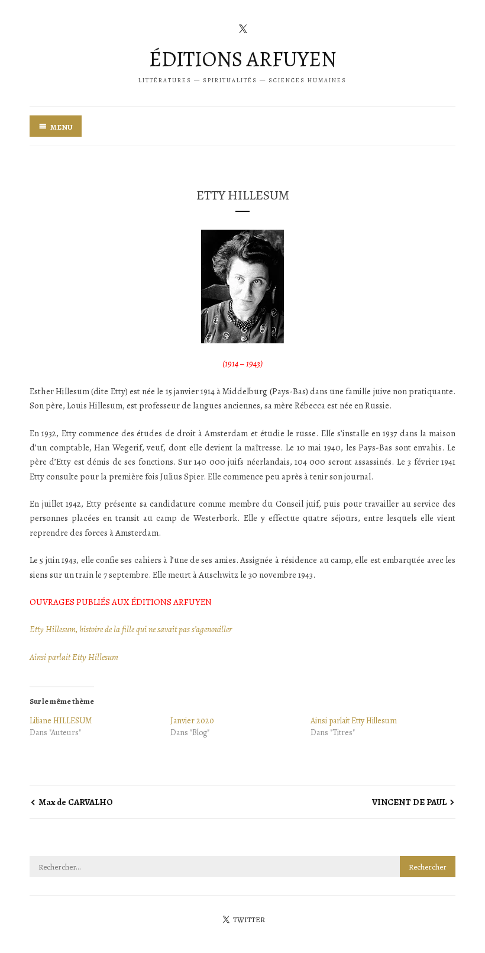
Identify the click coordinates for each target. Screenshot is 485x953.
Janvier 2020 (192, 720)
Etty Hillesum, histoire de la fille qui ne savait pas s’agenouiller (131, 629)
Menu (61, 127)
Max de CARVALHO (75, 802)
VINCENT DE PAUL (409, 802)
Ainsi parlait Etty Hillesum (74, 657)
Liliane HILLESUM (61, 720)
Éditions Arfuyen (243, 58)
